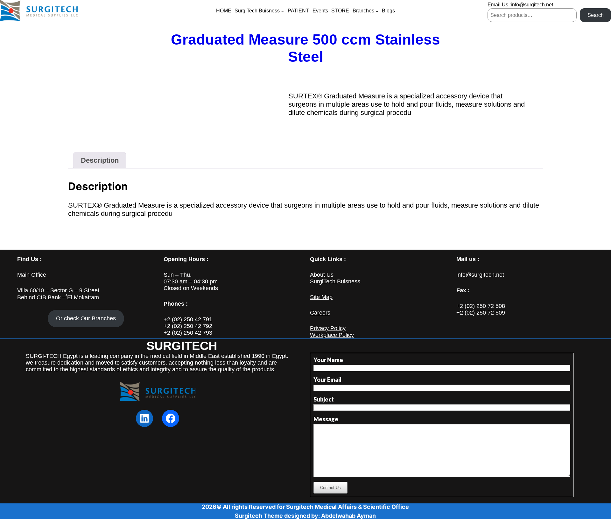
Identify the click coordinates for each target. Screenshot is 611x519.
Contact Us (330, 487)
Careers (320, 312)
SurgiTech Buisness (335, 281)
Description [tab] (100, 160)
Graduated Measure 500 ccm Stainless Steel (305, 48)
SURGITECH (181, 345)
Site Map (321, 297)
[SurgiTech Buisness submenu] (282, 11)
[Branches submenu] (377, 11)
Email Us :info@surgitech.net (520, 4)
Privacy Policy (328, 328)
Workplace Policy (332, 335)
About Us (322, 275)
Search (595, 15)
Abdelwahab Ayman (348, 515)
